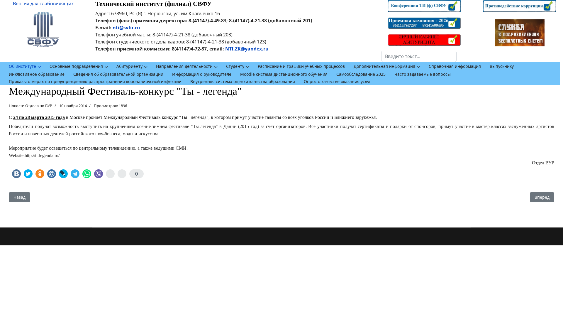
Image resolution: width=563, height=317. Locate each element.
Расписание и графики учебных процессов (301, 66)
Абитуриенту (129, 66)
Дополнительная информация (384, 66)
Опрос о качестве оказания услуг (337, 81)
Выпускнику (502, 66)
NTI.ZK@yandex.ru (247, 48)
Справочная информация (455, 66)
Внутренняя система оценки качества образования (242, 81)
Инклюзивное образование (37, 74)
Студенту (235, 66)
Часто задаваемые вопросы (422, 74)
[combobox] (419, 56)
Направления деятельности (184, 66)
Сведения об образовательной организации (118, 74)
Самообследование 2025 (361, 74)
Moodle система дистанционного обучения (284, 74)
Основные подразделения (76, 66)
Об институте (22, 66)
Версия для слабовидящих (43, 3)
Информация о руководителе (201, 74)
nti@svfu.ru (126, 27)
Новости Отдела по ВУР (30, 105)
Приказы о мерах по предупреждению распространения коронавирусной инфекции (95, 81)
